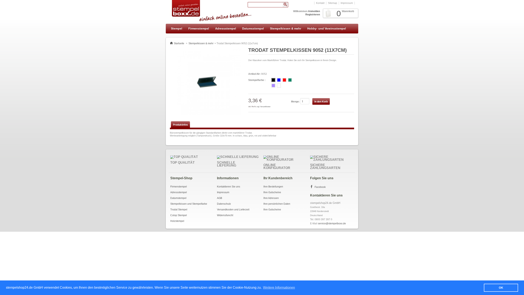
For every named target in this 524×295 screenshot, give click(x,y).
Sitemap (332, 3)
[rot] (284, 80)
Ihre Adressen (271, 198)
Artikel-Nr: (254, 74)
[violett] (273, 85)
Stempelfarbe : (256, 80)
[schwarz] (273, 80)
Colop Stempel (178, 215)
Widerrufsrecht (225, 215)
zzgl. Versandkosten (263, 107)
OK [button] (501, 287)
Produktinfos (180, 124)
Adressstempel (225, 28)
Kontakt (320, 3)
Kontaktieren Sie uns (228, 186)
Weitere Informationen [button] (279, 287)
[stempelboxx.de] (209, 11)
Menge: (295, 101)
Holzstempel (177, 221)
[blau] (278, 80)
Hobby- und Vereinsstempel (326, 28)
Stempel (176, 28)
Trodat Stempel (178, 209)
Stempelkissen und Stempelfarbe (188, 203)
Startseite (179, 43)
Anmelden (314, 11)
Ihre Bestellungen (273, 186)
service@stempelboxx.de (332, 223)
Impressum (347, 3)
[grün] (289, 80)
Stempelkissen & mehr (285, 28)
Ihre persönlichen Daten (276, 203)
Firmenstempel (198, 28)
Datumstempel (178, 198)
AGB (219, 198)
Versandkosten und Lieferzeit (233, 209)
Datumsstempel (253, 28)
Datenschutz (224, 203)
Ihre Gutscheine (272, 192)
